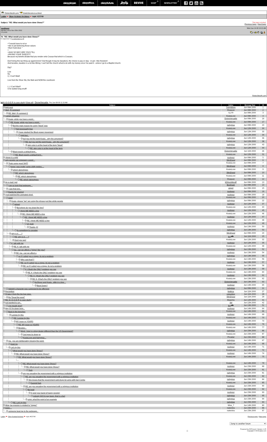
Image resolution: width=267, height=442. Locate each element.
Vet (231, 303)
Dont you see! (20, 240)
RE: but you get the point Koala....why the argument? (47, 142)
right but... (25, 135)
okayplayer (69, 3)
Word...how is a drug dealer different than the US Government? (47, 331)
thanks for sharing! (16, 192)
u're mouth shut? (15, 306)
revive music (139, 3)
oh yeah (30, 224)
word (10, 198)
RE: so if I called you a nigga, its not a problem (40, 263)
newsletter (170, 3)
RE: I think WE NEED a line (33, 214)
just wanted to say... (13, 303)
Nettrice (231, 291)
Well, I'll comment (12, 110)
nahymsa (231, 125)
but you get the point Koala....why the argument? (43, 139)
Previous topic (250, 24)
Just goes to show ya (31, 334)
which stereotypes (20, 170)
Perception (9, 291)
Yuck (30, 370)
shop (153, 3)
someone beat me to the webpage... (23, 411)
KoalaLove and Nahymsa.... (34, 338)
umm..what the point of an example (42, 399)
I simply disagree (12, 116)
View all (29, 102)
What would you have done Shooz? (28, 351)
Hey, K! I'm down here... (15, 308)
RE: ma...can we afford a (26, 253)
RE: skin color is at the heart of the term (46, 148)
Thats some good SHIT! (18, 163)
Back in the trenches (16, 312)
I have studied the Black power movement (35, 132)
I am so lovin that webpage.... (20, 186)
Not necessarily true (24, 129)
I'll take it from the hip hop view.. (18, 294)
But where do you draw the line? (30, 208)
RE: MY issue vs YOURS (28, 325)
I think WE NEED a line (29, 211)
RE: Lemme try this (22, 318)
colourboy (231, 294)
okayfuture (107, 3)
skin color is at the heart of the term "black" (45, 145)
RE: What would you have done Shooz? (32, 354)
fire (229, 237)
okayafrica (88, 3)
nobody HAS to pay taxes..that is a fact (49, 396)
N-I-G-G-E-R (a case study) (14, 102)
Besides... (22, 328)
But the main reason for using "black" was (30, 126)
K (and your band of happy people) (45, 393)
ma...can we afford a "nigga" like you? (29, 250)
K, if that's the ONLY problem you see (40, 269)
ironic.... (8, 408)
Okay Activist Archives (19, 16)
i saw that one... (14, 189)
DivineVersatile (41, 102)
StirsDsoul (231, 160)
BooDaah (231, 185)
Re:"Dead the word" (16, 297)
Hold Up (14, 344)
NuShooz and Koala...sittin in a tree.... (50, 282)
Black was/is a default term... (25, 152)
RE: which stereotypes (24, 173)
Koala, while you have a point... (21, 119)
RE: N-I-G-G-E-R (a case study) (18, 300)
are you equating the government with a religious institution (47, 373)
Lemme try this (17, 315)
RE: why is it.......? (22, 237)
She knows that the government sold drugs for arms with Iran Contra (56, 380)
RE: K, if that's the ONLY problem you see (45, 273)
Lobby (3, 16)
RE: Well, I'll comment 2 (18, 113)
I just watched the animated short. (19, 195)
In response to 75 (17, 39)
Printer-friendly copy (12, 13)
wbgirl (230, 188)
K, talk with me (17, 243)
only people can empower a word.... (20, 160)
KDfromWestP (231, 182)
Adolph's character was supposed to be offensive (28, 289)
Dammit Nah (36, 383)
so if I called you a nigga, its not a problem (35, 256)
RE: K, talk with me (21, 247)
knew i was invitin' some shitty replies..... (27, 167)
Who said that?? (27, 260)
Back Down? (42, 286)
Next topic (262, 24)
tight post (9, 107)
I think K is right (11, 158)
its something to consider (27, 230)
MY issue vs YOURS (24, 321)
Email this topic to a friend (32, 13)
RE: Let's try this (19, 403)
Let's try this (15, 347)
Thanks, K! (33, 227)
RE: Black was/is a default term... (28, 155)
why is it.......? (16, 234)
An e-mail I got (11, 182)
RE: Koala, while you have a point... (25, 122)
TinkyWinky (231, 107)
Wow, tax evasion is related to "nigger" (21, 405)
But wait (31, 390)
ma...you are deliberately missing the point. (26, 341)
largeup (124, 3)
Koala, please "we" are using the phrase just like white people (37, 201)
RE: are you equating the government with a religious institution (51, 377)
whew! (17, 204)
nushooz (5, 28)
